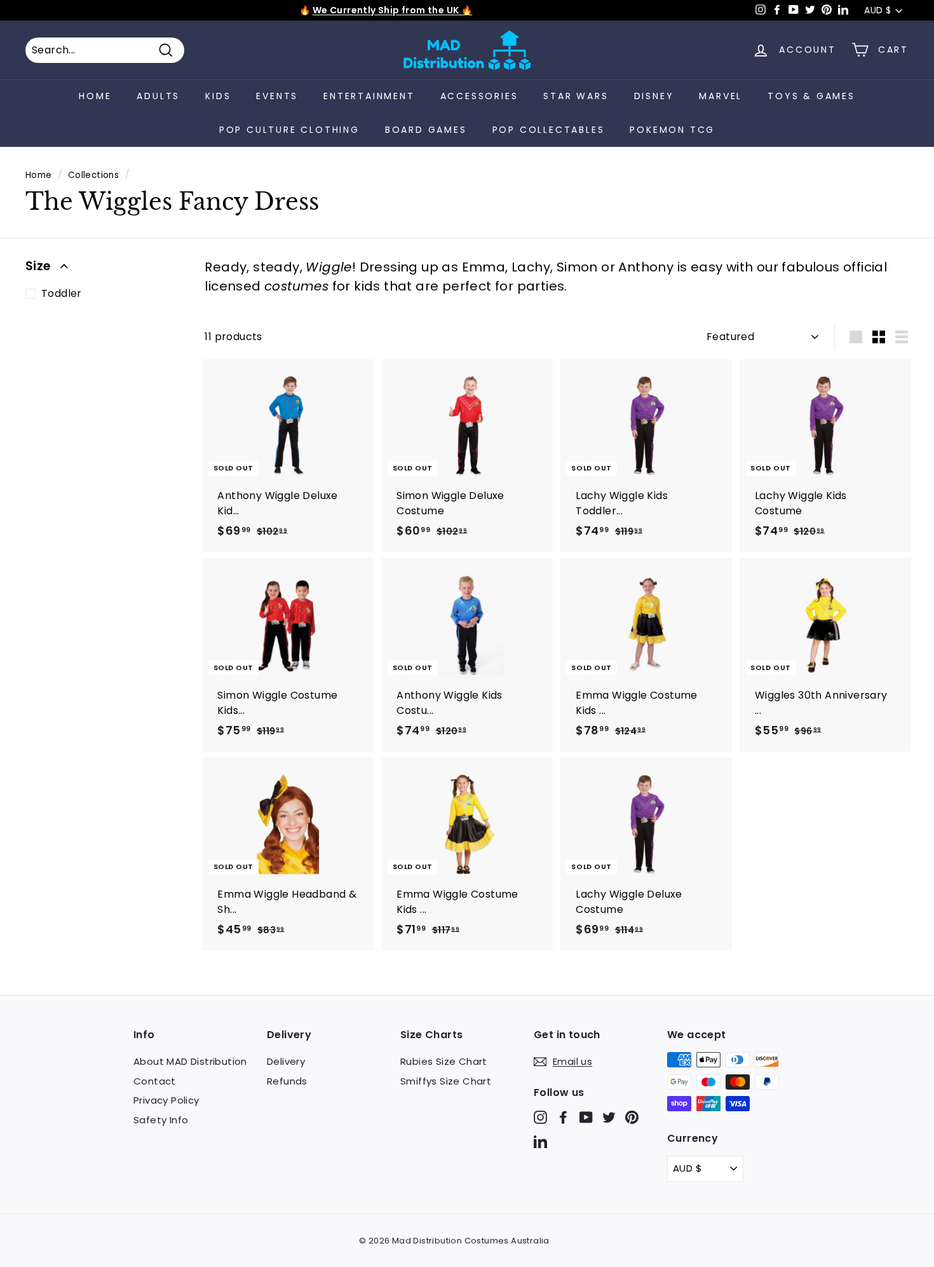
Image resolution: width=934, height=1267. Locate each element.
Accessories (479, 96)
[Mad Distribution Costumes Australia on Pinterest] (632, 1117)
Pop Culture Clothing (289, 129)
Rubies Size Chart (443, 1061)
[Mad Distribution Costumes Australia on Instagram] (540, 1117)
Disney (654, 96)
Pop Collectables (548, 129)
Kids (218, 96)
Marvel (720, 96)
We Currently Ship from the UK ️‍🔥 (392, 10)
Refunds (287, 1081)
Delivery (286, 1061)
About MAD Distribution (190, 1061)
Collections (93, 175)
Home (95, 96)
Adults (158, 96)
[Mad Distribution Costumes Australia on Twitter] (609, 1117)
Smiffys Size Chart (445, 1081)
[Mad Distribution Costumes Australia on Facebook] (563, 1117)
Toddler (61, 293)
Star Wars (575, 96)
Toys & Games (811, 96)
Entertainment (368, 96)
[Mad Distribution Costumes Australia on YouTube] (586, 1117)
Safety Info (160, 1120)
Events (277, 96)
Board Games (426, 129)
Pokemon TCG (672, 129)
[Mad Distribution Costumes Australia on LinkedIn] (540, 1140)
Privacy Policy (166, 1100)
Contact (154, 1081)
